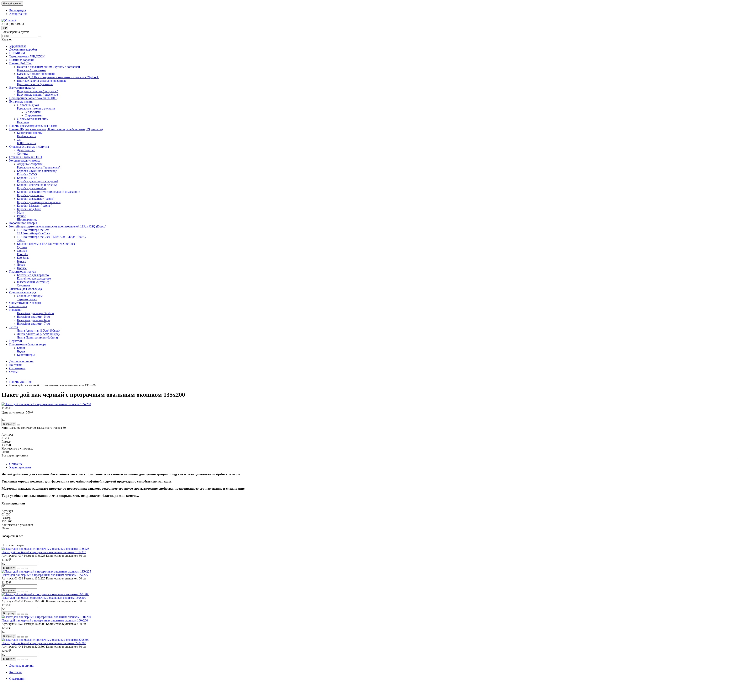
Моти (20, 212)
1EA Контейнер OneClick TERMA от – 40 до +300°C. (52, 236)
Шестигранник (27, 219)
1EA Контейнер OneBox (33, 230)
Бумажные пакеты (21, 101)
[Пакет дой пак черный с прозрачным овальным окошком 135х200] (46, 404)
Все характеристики (15, 455)
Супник (22, 247)
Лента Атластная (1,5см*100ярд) (38, 330)
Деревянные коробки (23, 49)
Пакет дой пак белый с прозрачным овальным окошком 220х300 (44, 643)
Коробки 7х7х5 (27, 174)
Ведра (21, 351)
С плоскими (33, 112)
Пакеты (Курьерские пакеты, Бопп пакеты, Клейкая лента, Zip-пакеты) (56, 129)
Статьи (13, 371)
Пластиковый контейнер (33, 282)
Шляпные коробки (21, 59)
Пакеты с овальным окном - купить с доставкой (48, 66)
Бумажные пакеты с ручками (36, 108)
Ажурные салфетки (30, 164)
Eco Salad (23, 257)
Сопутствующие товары (25, 302)
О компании (17, 368)
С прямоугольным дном (32, 118)
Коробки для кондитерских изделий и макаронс (48, 191)
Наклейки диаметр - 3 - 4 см (35, 313)
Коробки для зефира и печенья (37, 184)
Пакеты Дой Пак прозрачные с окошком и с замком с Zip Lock (58, 77)
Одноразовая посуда (22, 292)
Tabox (21, 240)
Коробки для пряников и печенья (39, 202)
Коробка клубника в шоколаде (37, 171)
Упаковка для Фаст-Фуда (25, 288)
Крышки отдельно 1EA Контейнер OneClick (46, 243)
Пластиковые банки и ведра (27, 344)
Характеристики (20, 467)
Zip (19, 139)
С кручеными (34, 115)
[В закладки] (22, 568)
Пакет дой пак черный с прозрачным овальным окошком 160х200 (45, 620)
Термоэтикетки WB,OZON (27, 56)
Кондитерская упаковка (24, 160)
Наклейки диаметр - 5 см (33, 316)
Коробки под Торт (29, 209)
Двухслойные (26, 150)
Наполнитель (18, 306)
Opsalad (22, 250)
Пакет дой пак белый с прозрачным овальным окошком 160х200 (44, 597)
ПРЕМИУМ (17, 53)
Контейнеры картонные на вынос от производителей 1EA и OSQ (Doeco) (57, 226)
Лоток (21, 264)
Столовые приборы (30, 295)
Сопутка (22, 153)
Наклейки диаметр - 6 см (33, 320)
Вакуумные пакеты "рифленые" (38, 94)
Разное (21, 216)
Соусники (23, 285)
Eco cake (22, 254)
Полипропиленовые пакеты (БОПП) (33, 98)
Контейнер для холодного (34, 278)
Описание (16, 464)
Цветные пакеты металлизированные (41, 80)
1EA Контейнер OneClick (33, 233)
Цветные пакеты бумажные (35, 84)
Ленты (13, 327)
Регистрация (17, 10)
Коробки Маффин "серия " (34, 205)
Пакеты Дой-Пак (20, 63)
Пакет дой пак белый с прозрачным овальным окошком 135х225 (44, 552)
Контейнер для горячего (33, 275)
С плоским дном (28, 105)
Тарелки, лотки (27, 299)
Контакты (15, 364)
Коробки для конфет (30, 195)
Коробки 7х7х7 (27, 177)
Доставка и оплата (21, 361)
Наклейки (15, 309)
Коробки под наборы (23, 223)
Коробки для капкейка (31, 188)
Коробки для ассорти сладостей (37, 181)
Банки (21, 347)
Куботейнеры (26, 354)
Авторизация (18, 13)
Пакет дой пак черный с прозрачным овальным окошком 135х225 (45, 575)
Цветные (23, 122)
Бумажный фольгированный (36, 73)
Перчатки (15, 341)
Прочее (22, 268)
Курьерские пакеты (29, 132)
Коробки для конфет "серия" (35, 198)
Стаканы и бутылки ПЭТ (25, 157)
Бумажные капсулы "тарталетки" (39, 167)
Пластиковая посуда (22, 271)
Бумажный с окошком (31, 70)
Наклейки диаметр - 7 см (33, 323)
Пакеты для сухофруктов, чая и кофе (33, 125)
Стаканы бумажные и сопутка (29, 146)
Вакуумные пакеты (22, 87)
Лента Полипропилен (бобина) (37, 337)
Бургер (21, 261)
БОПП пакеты (26, 143)
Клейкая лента (26, 136)
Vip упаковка (17, 46)
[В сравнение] (26, 568)
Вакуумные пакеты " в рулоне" (37, 91)
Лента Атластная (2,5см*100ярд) (38, 334)
